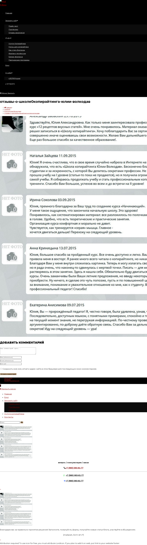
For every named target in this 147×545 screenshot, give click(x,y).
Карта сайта (8, 378)
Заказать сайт (10, 401)
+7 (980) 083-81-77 (74, 468)
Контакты (7, 379)
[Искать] (21, 422)
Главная (8, 394)
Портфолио (14, 407)
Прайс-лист (14, 404)
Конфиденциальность (11, 381)
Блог (6, 397)
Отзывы (12, 410)
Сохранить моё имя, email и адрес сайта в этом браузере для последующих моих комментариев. (50, 369)
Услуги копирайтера (14, 414)
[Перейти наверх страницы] (0, 386)
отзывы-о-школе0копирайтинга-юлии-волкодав (21, 113)
